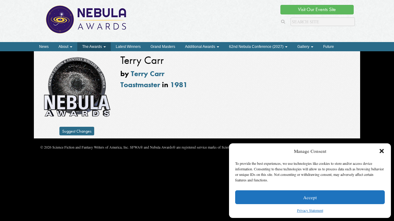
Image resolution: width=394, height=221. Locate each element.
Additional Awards (200, 47)
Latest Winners (128, 47)
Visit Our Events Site (317, 9)
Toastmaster (140, 84)
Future (328, 47)
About (63, 47)
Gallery (303, 47)
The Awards (92, 47)
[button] (382, 151)
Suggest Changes (76, 131)
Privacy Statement (310, 210)
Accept (310, 197)
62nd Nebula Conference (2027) (256, 47)
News (44, 47)
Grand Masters (163, 47)
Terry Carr (147, 73)
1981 (178, 84)
